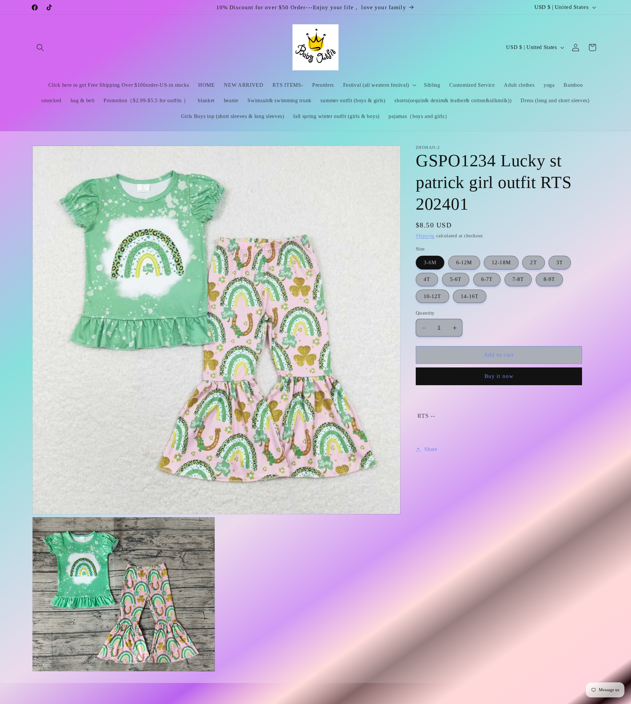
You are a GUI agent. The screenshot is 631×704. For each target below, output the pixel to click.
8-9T (549, 279)
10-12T (432, 296)
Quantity (425, 313)
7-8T (518, 279)
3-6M (430, 263)
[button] (40, 47)
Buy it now (499, 376)
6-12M (464, 263)
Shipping (425, 236)
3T (559, 263)
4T (427, 279)
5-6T (456, 279)
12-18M (501, 263)
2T (533, 263)
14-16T (470, 296)
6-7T (487, 279)
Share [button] (430, 449)
